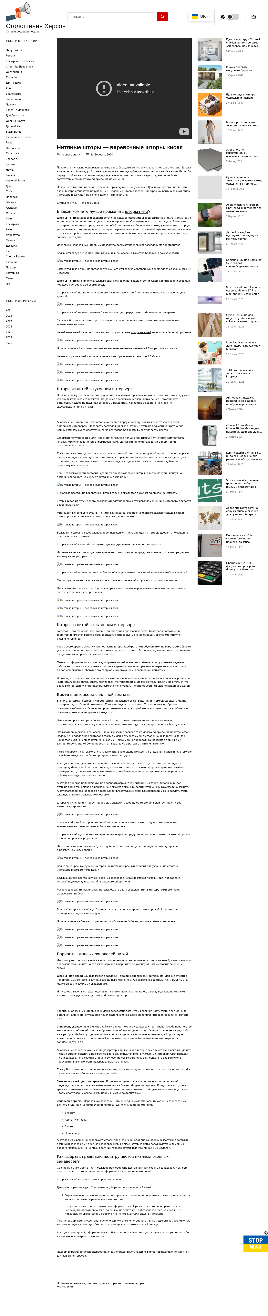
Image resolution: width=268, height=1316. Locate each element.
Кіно (8, 251)
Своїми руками (15, 256)
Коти (9, 218)
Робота (10, 55)
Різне (9, 142)
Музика (10, 240)
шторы (139, 1283)
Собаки (10, 213)
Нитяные (128, 1283)
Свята (10, 278)
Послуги (11, 104)
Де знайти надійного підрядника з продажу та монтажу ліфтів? (242, 235)
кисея (105, 1283)
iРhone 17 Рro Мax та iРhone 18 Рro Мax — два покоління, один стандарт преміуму (242, 430)
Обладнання (14, 72)
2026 (9, 310)
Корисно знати (15, 180)
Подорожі (12, 196)
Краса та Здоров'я (18, 110)
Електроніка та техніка (20, 61)
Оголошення (14, 148)
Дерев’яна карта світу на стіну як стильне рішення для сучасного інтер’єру (242, 511)
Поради (11, 267)
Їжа (8, 283)
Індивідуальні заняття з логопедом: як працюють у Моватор (243, 346)
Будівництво (13, 131)
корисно (115, 1283)
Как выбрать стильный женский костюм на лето (242, 123)
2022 (9, 332)
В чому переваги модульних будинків (239, 68)
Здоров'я (11, 158)
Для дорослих (15, 115)
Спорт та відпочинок (19, 66)
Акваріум (11, 207)
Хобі (8, 88)
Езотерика (12, 273)
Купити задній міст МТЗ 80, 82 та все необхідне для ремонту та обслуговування (244, 456)
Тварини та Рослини (19, 137)
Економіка (12, 153)
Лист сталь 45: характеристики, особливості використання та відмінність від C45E (243, 154)
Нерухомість (14, 50)
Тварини (11, 262)
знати (96, 1283)
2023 (9, 326)
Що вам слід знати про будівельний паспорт (240, 96)
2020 (9, 342)
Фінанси (11, 202)
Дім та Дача (13, 82)
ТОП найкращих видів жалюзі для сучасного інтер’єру (240, 373)
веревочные (77, 1283)
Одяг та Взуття (15, 120)
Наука (10, 169)
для (89, 1283)
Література (13, 235)
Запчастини (13, 99)
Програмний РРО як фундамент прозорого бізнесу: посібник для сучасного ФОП (240, 567)
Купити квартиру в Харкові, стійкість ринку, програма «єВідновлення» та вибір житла (243, 44)
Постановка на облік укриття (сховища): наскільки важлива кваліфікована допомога (241, 540)
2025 (9, 315)
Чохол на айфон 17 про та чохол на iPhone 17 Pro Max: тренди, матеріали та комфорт (243, 292)
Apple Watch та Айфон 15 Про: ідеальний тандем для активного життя (244, 208)
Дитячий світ (14, 126)
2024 (9, 321)
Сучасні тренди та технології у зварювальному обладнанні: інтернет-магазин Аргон (244, 182)
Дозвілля (11, 245)
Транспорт (12, 77)
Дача (9, 186)
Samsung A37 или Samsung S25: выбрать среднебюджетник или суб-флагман (244, 264)
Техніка (10, 175)
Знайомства (13, 93)
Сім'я (9, 191)
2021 (9, 337)
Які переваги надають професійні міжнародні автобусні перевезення (241, 401)
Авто (9, 229)
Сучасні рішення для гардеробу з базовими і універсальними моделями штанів (243, 319)
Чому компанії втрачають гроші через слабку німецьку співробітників (242, 483)
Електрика (12, 224)
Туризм (10, 164)
